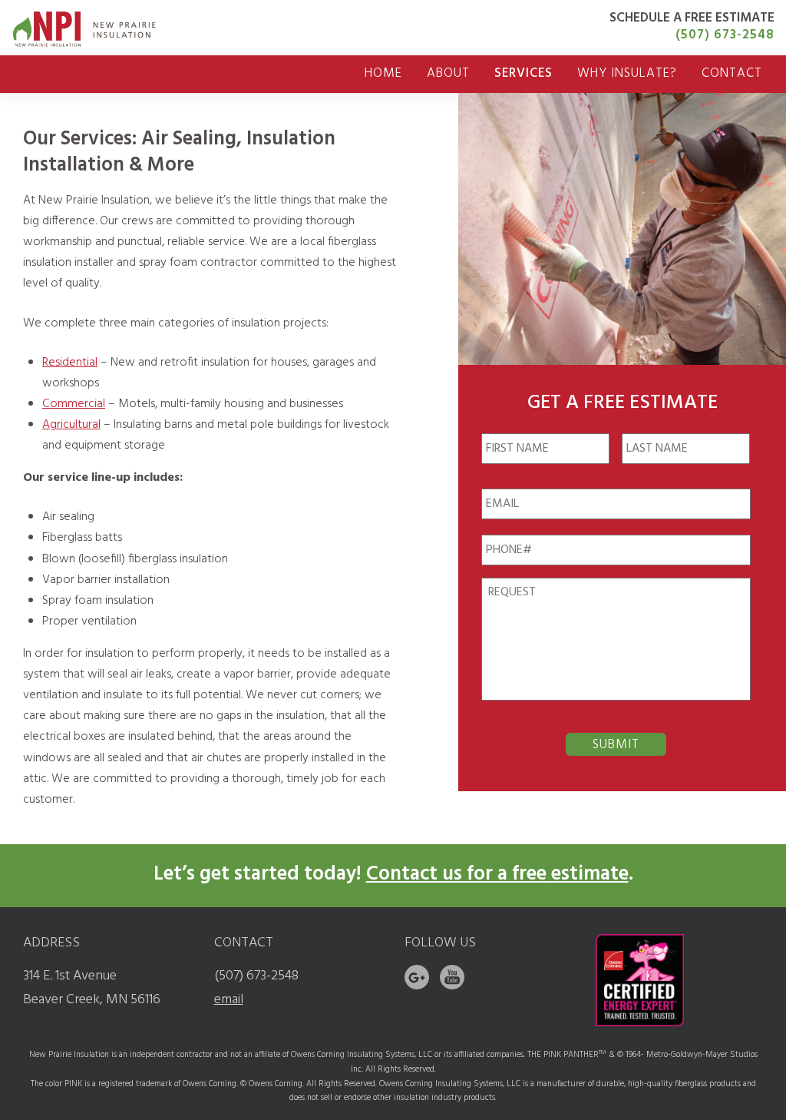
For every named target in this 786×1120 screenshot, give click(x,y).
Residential (69, 363)
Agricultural (71, 425)
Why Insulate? (627, 73)
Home (383, 73)
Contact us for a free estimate (497, 874)
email (228, 1000)
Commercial (73, 404)
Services (523, 73)
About (448, 73)
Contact (732, 73)
